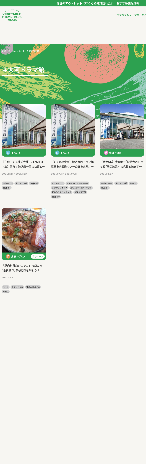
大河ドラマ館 (21, 183)
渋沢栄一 (7, 188)
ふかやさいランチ (59, 188)
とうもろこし (58, 183)
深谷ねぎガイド (33, 287)
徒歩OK (133, 183)
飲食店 (6, 291)
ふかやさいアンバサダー (77, 183)
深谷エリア (37, 256)
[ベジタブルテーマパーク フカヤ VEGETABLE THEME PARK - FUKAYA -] (12, 15)
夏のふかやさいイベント (81, 188)
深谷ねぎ (34, 183)
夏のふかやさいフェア (61, 192)
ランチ (6, 287)
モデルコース (107, 183)
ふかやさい (8, 183)
